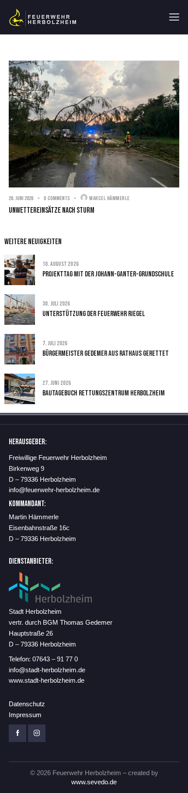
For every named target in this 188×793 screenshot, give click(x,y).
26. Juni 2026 (21, 198)
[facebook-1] (17, 733)
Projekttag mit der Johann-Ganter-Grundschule (108, 274)
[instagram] (36, 733)
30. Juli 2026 (56, 303)
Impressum (25, 714)
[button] (174, 17)
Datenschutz (27, 704)
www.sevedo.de (94, 782)
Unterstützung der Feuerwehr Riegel (93, 314)
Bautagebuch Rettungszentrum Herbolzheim (103, 393)
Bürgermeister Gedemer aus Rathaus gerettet (105, 353)
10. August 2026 (60, 264)
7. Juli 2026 (54, 343)
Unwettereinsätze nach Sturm (51, 210)
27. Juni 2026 (56, 383)
